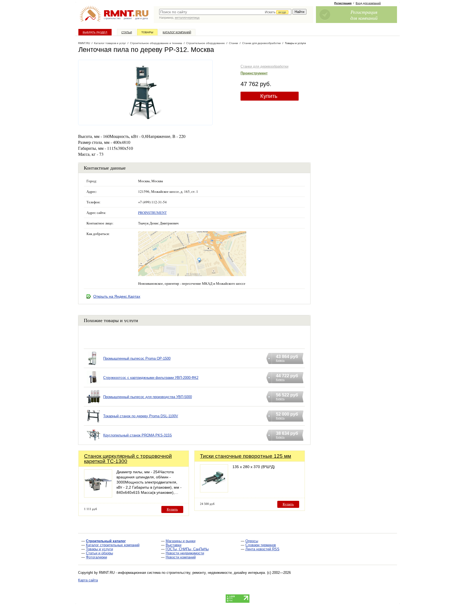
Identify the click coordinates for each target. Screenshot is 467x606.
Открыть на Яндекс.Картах (116, 296)
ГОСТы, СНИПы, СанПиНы (187, 549)
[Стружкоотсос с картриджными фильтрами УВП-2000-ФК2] (93, 384)
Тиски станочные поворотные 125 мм (245, 456)
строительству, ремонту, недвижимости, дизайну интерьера (215, 573)
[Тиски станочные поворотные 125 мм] (214, 491)
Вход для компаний (368, 3)
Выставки (173, 545)
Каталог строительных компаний (112, 545)
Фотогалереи (96, 557)
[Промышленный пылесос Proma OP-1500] (93, 365)
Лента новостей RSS (262, 549)
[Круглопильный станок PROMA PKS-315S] (93, 442)
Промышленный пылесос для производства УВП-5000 (147, 397)
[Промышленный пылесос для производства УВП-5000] (93, 404)
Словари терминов (260, 545)
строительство (112, 18)
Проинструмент (254, 73)
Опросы (251, 541)
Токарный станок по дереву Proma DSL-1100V (140, 416)
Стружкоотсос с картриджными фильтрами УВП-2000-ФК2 (150, 378)
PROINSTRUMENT (152, 212)
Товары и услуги (99, 549)
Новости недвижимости (185, 553)
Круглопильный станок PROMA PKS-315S (137, 435)
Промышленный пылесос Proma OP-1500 (137, 358)
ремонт (128, 18)
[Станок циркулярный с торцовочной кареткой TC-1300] (98, 496)
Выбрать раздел (95, 32)
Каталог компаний (177, 32)
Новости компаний (181, 557)
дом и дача (141, 18)
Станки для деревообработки (264, 66)
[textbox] (225, 12)
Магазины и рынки (180, 541)
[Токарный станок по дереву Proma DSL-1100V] (93, 423)
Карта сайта (88, 580)
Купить (268, 96)
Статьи (126, 32)
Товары (147, 32)
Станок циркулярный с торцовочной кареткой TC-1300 (128, 458)
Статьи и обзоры (99, 553)
